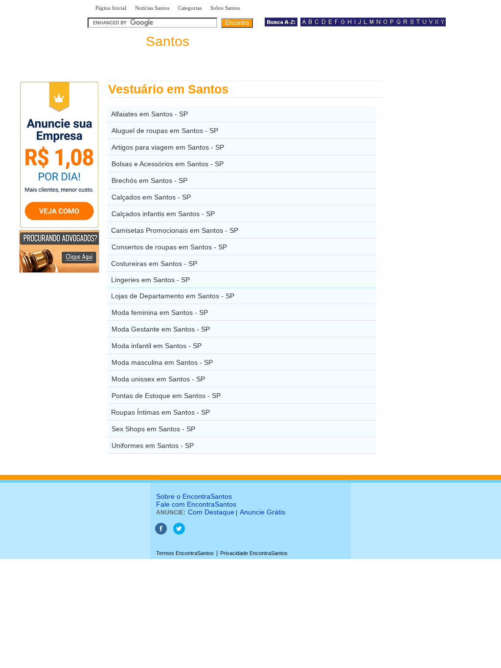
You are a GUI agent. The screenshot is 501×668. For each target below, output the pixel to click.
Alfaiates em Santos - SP (149, 114)
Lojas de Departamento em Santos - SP (172, 296)
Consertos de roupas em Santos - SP (169, 247)
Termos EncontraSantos (185, 553)
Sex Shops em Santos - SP (153, 429)
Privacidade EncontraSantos (254, 553)
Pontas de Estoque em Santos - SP (166, 396)
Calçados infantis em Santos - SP (163, 214)
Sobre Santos (225, 8)
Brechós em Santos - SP (149, 180)
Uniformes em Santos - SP (153, 445)
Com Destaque (211, 512)
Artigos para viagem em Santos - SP (168, 147)
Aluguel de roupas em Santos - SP (165, 130)
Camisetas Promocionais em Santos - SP (174, 230)
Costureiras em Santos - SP (154, 263)
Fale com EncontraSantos (196, 504)
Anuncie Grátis (262, 512)
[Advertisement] (434, 227)
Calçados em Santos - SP (151, 197)
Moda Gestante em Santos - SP (161, 329)
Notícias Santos (152, 8)
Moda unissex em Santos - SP (158, 379)
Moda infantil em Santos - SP (157, 346)
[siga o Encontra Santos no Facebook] (161, 532)
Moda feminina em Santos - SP (160, 312)
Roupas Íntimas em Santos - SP (160, 412)
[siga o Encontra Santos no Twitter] (179, 532)
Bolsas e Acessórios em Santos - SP (168, 164)
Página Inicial (110, 8)
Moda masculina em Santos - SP (162, 362)
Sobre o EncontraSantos (194, 496)
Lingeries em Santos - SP (150, 280)
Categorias (190, 8)
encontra (140, 41)
